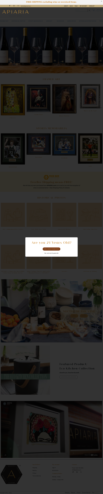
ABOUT (66, 6)
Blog (71, 6)
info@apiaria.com (26, 6)
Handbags (60, 21)
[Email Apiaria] (18, 6)
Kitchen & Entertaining (87, 21)
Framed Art (4, 21)
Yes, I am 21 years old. (51, 249)
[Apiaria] (26, 13)
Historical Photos (18, 21)
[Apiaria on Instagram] (14, 6)
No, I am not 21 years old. (51, 253)
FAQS (76, 6)
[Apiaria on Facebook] (9, 6)
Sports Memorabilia (35, 21)
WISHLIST (92, 6)
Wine (101, 21)
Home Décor (71, 21)
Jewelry (49, 21)
